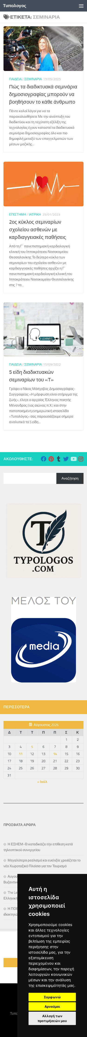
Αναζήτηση (69, 478)
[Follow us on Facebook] (43, 459)
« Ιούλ (42, 782)
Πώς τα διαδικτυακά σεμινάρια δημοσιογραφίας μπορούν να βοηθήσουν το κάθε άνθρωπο (43, 94)
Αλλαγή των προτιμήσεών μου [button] (52, 1018)
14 (55, 754)
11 (21, 754)
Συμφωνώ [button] (52, 997)
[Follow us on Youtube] (73, 459)
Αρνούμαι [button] (52, 1006)
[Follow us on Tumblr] (58, 459)
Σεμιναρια (33, 79)
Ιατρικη (35, 215)
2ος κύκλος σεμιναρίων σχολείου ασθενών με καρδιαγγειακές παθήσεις (37, 229)
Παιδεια (15, 79)
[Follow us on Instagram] (81, 459)
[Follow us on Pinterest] (51, 459)
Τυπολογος (14, 5)
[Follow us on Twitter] (66, 459)
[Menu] (81, 6)
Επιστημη (17, 215)
